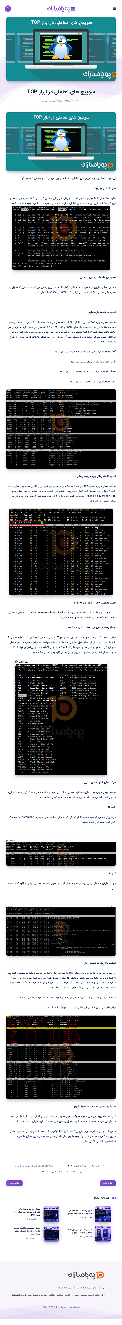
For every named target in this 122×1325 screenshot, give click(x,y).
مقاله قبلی (107, 1183)
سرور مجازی (32, 1136)
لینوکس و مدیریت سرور (25, 1166)
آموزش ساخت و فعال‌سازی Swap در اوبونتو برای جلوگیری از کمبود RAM (27, 1212)
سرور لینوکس (58, 1172)
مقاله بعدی (14, 1183)
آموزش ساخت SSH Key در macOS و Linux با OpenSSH (79, 1212)
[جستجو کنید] (8, 8)
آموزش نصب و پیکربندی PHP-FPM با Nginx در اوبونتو (79, 1231)
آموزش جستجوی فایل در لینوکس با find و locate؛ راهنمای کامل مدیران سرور (26, 1231)
